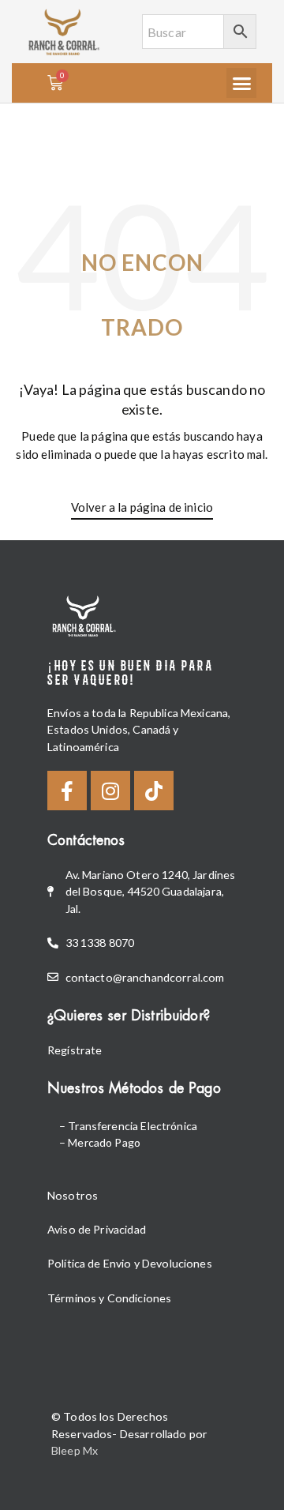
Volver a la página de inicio (142, 507)
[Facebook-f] (67, 790)
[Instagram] (110, 790)
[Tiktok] (154, 790)
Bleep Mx (74, 1450)
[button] (241, 83)
